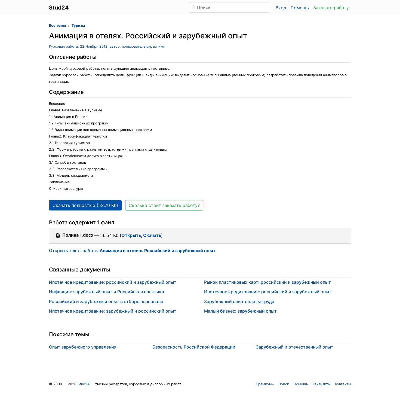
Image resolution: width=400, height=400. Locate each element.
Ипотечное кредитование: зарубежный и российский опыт (112, 311)
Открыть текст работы (132, 250)
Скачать (152, 235)
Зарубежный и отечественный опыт (294, 347)
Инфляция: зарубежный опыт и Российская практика (106, 291)
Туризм (78, 25)
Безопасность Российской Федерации (193, 347)
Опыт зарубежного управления (82, 347)
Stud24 (84, 384)
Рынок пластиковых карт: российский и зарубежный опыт (267, 282)
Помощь (300, 7)
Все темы (57, 25)
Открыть (131, 235)
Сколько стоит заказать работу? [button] (164, 205)
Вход (281, 7)
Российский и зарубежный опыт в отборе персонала (106, 301)
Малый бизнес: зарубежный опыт (240, 311)
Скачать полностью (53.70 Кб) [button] (85, 205)
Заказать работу (331, 7)
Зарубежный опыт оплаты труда (239, 301)
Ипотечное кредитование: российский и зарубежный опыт (112, 282)
